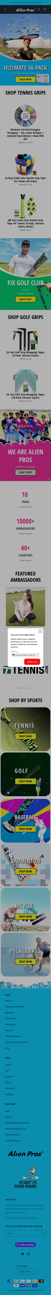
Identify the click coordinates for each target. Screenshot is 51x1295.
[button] (40, 631)
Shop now (32, 662)
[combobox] (23, 655)
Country (14, 651)
